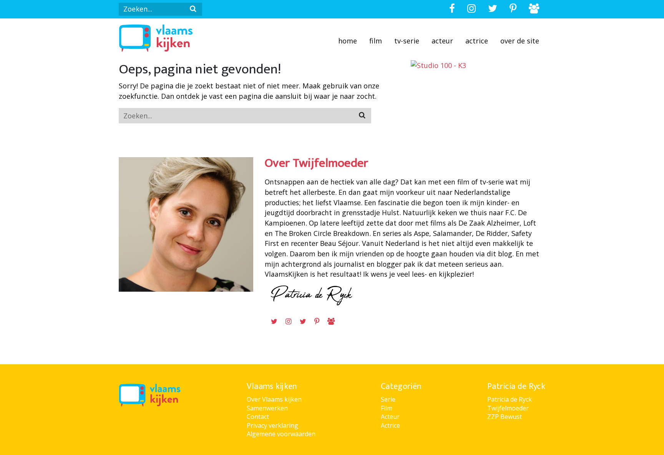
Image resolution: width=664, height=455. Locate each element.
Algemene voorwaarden (281, 434)
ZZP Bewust (504, 416)
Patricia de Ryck (509, 399)
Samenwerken (267, 408)
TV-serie (406, 40)
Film (375, 40)
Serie (388, 399)
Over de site (519, 40)
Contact (258, 416)
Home (347, 40)
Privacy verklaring (272, 425)
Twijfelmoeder (508, 408)
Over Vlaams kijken (274, 399)
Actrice (476, 40)
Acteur (442, 40)
